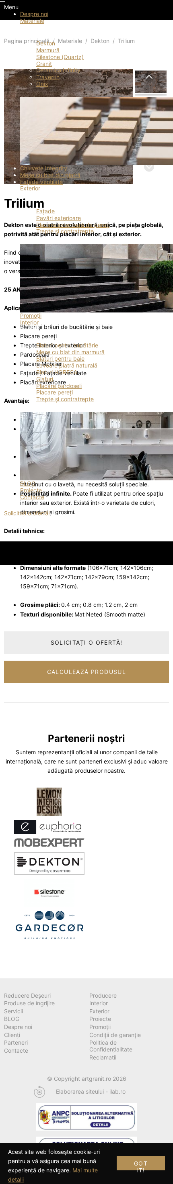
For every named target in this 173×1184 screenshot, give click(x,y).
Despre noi (34, 13)
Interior (29, 322)
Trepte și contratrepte (65, 231)
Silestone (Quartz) (60, 56)
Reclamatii (102, 1057)
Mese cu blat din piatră (50, 174)
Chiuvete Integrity (43, 168)
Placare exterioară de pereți (72, 224)
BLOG (27, 483)
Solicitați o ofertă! (27, 513)
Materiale (32, 20)
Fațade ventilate (41, 181)
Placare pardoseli (59, 385)
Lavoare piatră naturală (66, 365)
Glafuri (44, 379)
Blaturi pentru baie (60, 358)
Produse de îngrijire (29, 1003)
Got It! (141, 1165)
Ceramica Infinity (58, 70)
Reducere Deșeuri (27, 995)
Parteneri (16, 1042)
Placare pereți (54, 392)
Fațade (45, 211)
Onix (42, 83)
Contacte (32, 497)
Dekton (45, 43)
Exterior (30, 188)
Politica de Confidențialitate (110, 1046)
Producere (103, 995)
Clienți (12, 1034)
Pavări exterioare (58, 217)
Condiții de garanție (115, 1034)
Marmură (48, 50)
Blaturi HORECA (56, 372)
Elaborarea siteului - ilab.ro (91, 1091)
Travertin (48, 76)
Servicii (13, 1011)
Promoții (30, 315)
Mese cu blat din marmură (70, 352)
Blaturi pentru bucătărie (67, 345)
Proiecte (31, 490)
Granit (44, 63)
